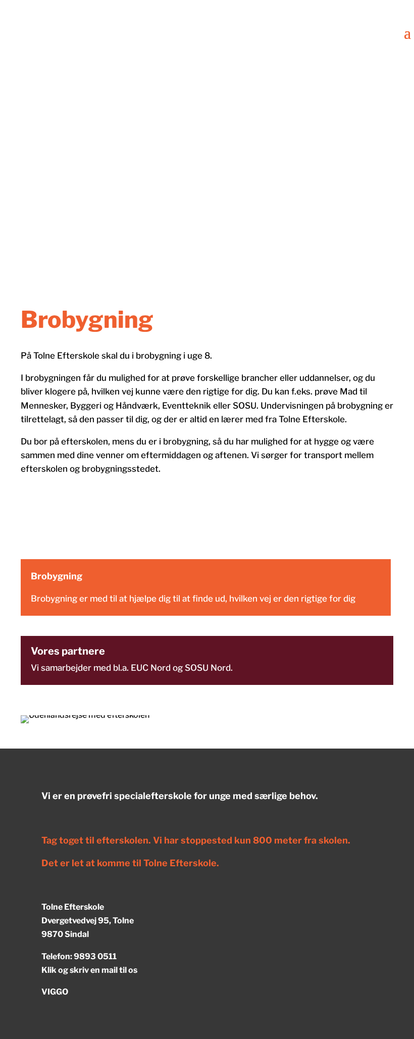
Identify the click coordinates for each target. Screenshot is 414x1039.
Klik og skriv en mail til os (89, 970)
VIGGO (54, 992)
